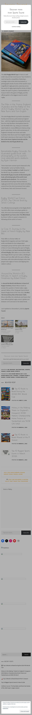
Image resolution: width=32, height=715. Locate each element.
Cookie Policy (5, 708)
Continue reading (16, 26)
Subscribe (23, 22)
